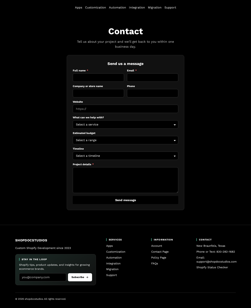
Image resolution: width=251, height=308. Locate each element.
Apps (78, 7)
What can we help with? (88, 117)
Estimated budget (84, 133)
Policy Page (158, 257)
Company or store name (88, 86)
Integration (137, 7)
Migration (155, 7)
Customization (95, 7)
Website (78, 101)
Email (137, 70)
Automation (117, 7)
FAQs (154, 263)
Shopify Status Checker (212, 267)
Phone (131, 86)
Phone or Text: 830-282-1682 (215, 251)
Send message (125, 200)
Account (156, 245)
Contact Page (160, 251)
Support (170, 7)
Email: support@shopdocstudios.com (216, 259)
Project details (89, 164)
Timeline (78, 148)
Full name (86, 70)
